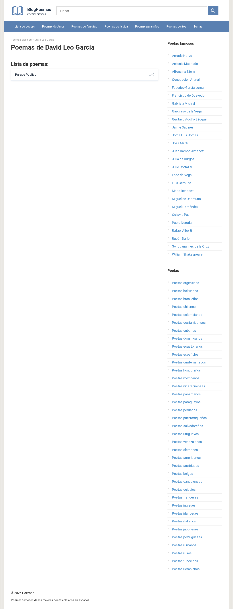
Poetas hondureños (186, 370)
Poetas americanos (186, 458)
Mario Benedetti (183, 191)
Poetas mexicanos (186, 378)
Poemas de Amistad (84, 26)
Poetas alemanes (185, 450)
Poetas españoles (185, 354)
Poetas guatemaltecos (189, 362)
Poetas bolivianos (185, 291)
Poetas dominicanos (187, 338)
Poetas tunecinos (185, 561)
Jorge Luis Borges (185, 135)
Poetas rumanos (184, 545)
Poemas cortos (176, 26)
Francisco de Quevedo (188, 95)
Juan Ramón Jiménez (188, 151)
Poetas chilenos (184, 307)
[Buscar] (213, 10)
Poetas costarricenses (189, 322)
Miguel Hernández (185, 207)
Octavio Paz (180, 215)
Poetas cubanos (184, 330)
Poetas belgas (182, 474)
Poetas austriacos (185, 466)
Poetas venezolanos (187, 442)
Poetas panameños (186, 394)
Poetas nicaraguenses (188, 386)
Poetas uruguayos (185, 434)
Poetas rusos (182, 553)
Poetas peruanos (184, 410)
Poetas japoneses (185, 529)
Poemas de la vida (116, 26)
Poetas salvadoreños (187, 426)
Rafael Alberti (182, 230)
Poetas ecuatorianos (187, 346)
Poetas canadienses (187, 481)
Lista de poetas (25, 26)
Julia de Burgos (183, 159)
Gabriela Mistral (183, 103)
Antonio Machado (185, 64)
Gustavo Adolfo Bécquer (190, 119)
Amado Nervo (182, 56)
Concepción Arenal (186, 79)
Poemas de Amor (53, 26)
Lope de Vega (182, 175)
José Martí (180, 143)
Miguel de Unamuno (186, 199)
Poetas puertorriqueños (189, 418)
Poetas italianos (184, 521)
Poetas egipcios (184, 489)
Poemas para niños (147, 26)
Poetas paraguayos (186, 402)
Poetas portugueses (187, 537)
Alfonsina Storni (184, 71)
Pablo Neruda (182, 223)
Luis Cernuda (181, 183)
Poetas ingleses (184, 505)
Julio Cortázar (182, 167)
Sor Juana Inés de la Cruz (190, 246)
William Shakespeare (187, 254)
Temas (197, 26)
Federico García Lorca (188, 87)
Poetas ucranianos (186, 569)
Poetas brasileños (185, 299)
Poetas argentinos (185, 283)
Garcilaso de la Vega (187, 111)
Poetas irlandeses (185, 513)
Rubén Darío (180, 238)
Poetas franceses (185, 497)
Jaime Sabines (183, 127)
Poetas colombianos (187, 315)
